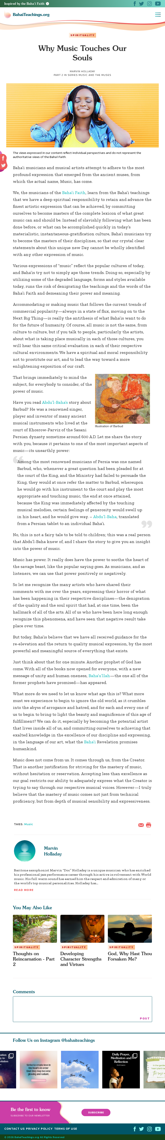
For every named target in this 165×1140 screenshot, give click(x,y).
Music (28, 824)
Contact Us (14, 1128)
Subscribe (96, 1112)
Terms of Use (65, 1128)
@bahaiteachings (78, 1040)
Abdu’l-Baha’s (55, 402)
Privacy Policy (39, 1128)
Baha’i (90, 741)
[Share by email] (142, 824)
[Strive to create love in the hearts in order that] (38, 1069)
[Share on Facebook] (3, 158)
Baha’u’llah (99, 675)
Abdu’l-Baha (105, 516)
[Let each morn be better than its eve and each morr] (81, 1069)
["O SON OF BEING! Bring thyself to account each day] (123, 1069)
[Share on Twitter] (3, 165)
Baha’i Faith (74, 192)
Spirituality (82, 35)
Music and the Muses (95, 75)
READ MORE (24, 890)
